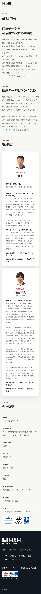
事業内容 (22, 556)
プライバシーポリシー (10, 568)
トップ (4, 556)
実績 (29, 556)
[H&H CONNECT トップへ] (6, 3)
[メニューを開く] (36, 3)
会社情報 (13, 556)
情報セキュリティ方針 (28, 568)
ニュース (5, 559)
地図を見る (28, 435)
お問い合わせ (16, 559)
